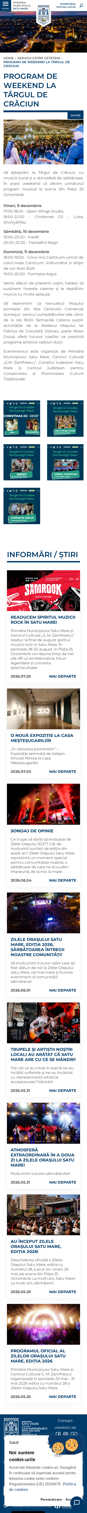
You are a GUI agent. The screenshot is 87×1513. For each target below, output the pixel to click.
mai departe (62, 676)
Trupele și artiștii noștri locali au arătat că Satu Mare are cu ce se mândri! (43, 1054)
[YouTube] (72, 1434)
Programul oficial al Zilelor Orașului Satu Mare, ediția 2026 (38, 1356)
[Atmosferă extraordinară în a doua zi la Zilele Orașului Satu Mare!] (43, 1123)
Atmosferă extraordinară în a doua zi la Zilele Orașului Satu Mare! (42, 1157)
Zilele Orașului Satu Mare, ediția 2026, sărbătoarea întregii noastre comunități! (37, 947)
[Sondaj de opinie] (43, 804)
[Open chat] (76, 1502)
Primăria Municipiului (22, 5)
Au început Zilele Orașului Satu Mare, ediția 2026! (36, 1246)
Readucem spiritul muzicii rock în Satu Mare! (43, 620)
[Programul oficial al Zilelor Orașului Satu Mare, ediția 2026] (43, 1324)
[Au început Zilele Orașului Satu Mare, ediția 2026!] (43, 1214)
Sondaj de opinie (32, 830)
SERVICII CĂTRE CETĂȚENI (38, 58)
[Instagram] (65, 1434)
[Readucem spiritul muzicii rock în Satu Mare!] (43, 590)
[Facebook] (58, 1434)
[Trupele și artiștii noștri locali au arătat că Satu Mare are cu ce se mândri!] (43, 1022)
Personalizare (51, 1499)
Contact (65, 1420)
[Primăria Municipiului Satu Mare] (43, 15)
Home (8, 58)
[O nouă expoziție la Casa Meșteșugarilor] (43, 709)
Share (76, 115)
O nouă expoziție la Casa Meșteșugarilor (42, 738)
